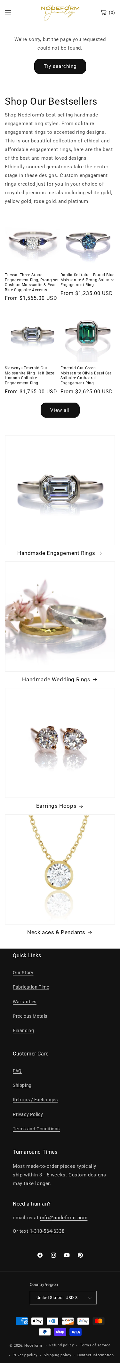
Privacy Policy (28, 1114)
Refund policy (61, 1345)
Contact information (95, 1355)
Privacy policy (24, 1355)
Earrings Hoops (56, 806)
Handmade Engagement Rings (56, 553)
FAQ (17, 1070)
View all (60, 410)
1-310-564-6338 (47, 1231)
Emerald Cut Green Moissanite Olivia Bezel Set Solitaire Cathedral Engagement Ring (85, 375)
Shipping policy (57, 1355)
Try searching (60, 66)
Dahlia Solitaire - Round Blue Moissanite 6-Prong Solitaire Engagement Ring (87, 280)
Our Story (23, 972)
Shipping (22, 1085)
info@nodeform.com (63, 1218)
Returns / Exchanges (35, 1099)
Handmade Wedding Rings (56, 679)
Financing (23, 1030)
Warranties (24, 1001)
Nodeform (33, 1345)
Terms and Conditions (36, 1128)
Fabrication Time (31, 987)
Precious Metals (30, 1016)
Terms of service (95, 1345)
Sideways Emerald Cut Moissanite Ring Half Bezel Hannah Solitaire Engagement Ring (30, 375)
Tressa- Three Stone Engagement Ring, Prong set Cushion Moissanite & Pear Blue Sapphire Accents (32, 282)
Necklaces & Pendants (56, 932)
